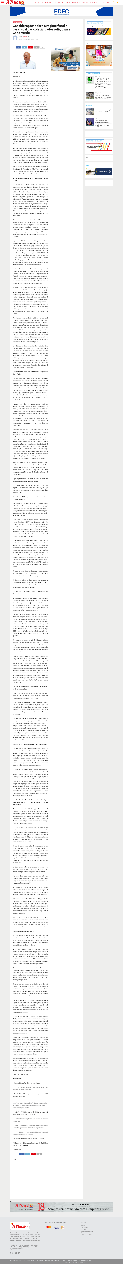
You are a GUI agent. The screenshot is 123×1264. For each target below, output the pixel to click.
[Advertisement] (30, 1174)
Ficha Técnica (85, 1233)
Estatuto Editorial (87, 1231)
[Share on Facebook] (18, 47)
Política (48, 2)
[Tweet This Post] (24, 47)
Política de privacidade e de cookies (79, 1261)
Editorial (83, 1229)
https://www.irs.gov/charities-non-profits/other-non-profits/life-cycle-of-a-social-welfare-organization (30, 1126)
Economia (66, 2)
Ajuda (64, 1261)
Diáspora (93, 2)
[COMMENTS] (42, 47)
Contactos (84, 1227)
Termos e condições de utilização (74, 1262)
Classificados (105, 2)
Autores (83, 1226)
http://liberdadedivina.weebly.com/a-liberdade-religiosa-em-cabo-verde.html (30, 1088)
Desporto (76, 2)
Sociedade (39, 2)
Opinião (24, 36)
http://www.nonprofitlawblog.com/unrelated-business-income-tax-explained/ (30, 1133)
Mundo (85, 2)
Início (30, 2)
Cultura (57, 2)
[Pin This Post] (30, 47)
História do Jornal (87, 1235)
